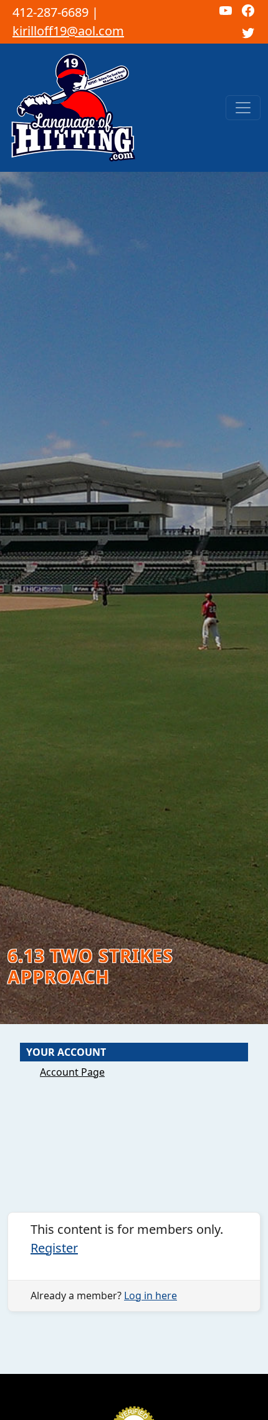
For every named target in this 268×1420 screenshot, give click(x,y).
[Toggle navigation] (243, 107)
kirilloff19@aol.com (68, 30)
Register (54, 1247)
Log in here (150, 1295)
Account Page (72, 1072)
